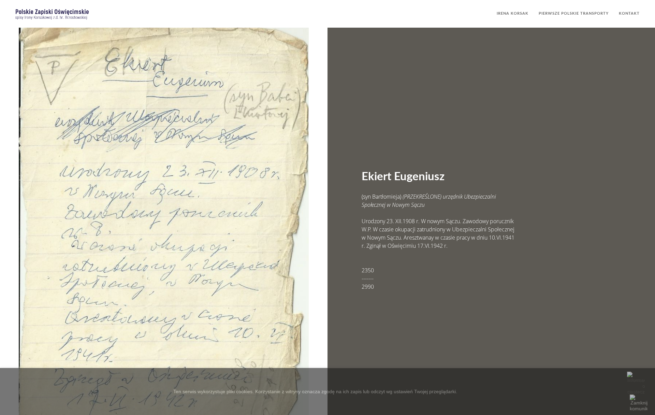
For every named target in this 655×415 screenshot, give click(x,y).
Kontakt (629, 13)
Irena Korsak (512, 13)
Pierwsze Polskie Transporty (574, 13)
